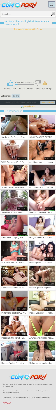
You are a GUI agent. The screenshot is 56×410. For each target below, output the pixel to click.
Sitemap (7, 403)
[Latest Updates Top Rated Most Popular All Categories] (51, 4)
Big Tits (16, 96)
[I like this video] (10, 83)
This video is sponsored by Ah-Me (28, 29)
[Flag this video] (45, 83)
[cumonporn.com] (18, 5)
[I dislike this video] (38, 83)
